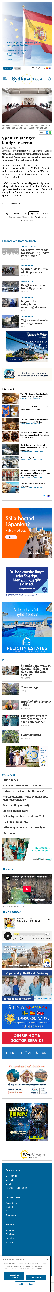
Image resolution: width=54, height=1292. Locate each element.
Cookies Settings (25, 1284)
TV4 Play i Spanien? (15, 822)
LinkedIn (10, 1238)
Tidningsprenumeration (16, 1188)
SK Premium (11, 1176)
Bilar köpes (10, 780)
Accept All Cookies (14, 1276)
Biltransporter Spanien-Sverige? (24, 827)
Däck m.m (9, 833)
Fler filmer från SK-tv (13, 906)
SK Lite (9, 1184)
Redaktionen (11, 1203)
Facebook (10, 1234)
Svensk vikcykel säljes (17, 805)
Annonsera (11, 1215)
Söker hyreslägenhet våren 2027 (23, 816)
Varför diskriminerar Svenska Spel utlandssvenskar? (25, 798)
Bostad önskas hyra (15, 811)
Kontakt (9, 1207)
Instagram (10, 1230)
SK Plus (9, 1180)
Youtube (9, 1242)
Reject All (36, 1277)
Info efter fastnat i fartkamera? (23, 791)
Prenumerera (8, 68)
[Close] (47, 1259)
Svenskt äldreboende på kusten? (24, 785)
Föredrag (10, 1211)
